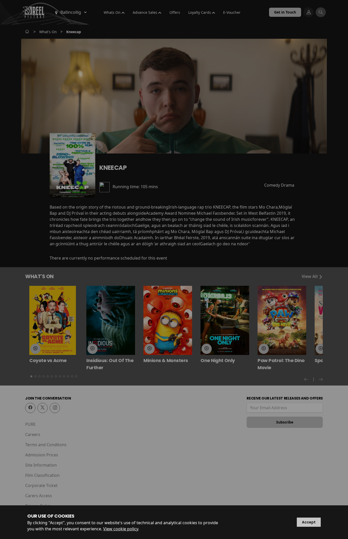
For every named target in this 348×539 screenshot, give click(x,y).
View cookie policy (120, 529)
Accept (309, 522)
